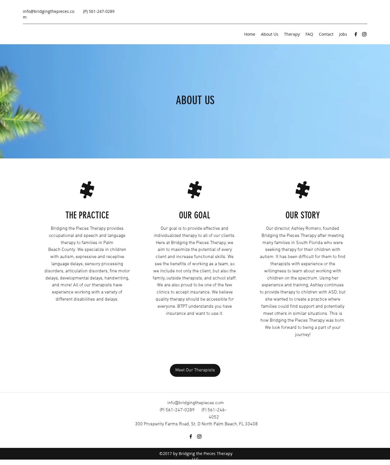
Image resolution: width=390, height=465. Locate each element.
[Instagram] (364, 34)
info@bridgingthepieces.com (195, 403)
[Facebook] (356, 34)
